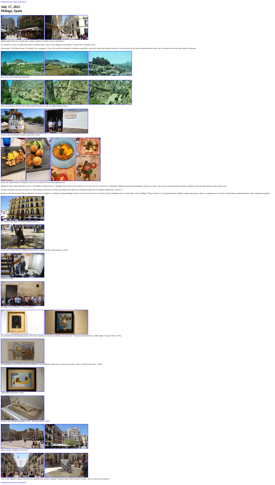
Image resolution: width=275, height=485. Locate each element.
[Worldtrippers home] (7, 1)
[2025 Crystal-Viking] (20, 1)
